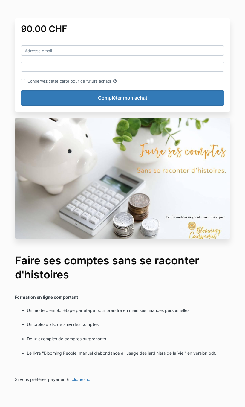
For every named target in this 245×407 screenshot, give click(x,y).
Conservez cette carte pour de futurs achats (72, 81)
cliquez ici (81, 379)
